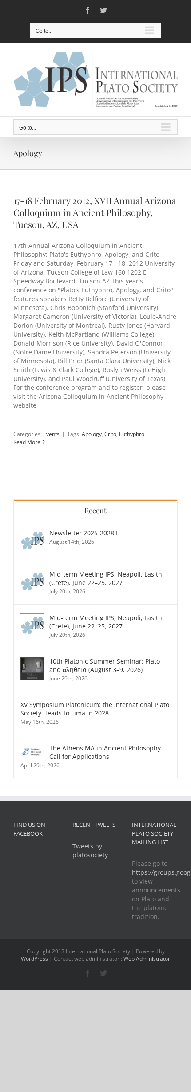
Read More (26, 442)
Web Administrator (146, 958)
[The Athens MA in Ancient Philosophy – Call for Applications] (32, 748)
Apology (92, 434)
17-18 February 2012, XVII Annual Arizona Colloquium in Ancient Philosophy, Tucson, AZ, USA (94, 212)
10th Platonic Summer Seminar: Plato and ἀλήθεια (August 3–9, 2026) (104, 665)
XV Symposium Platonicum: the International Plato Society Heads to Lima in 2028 (94, 708)
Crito (110, 434)
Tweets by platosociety (90, 850)
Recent (95, 510)
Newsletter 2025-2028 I (83, 533)
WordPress (34, 958)
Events (51, 434)
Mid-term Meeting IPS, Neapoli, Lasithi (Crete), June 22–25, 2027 (106, 578)
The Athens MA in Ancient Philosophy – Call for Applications (107, 752)
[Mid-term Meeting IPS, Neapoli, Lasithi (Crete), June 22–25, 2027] (32, 574)
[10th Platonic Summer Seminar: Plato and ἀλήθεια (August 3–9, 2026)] (32, 661)
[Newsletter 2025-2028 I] (32, 533)
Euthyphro (131, 434)
